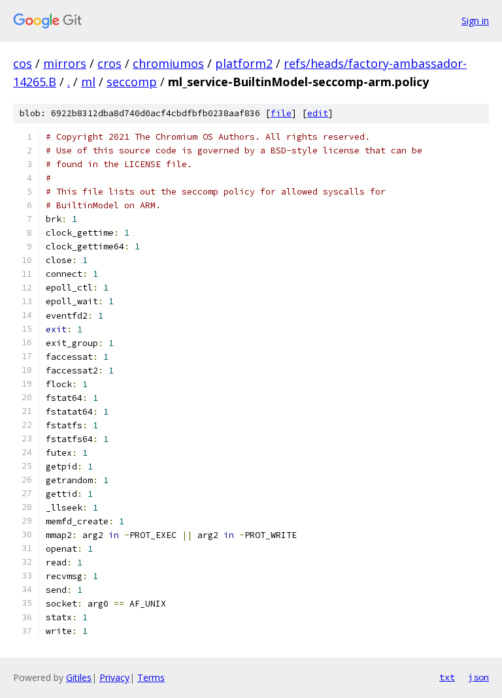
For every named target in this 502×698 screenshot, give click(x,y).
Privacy (114, 677)
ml (88, 81)
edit (317, 113)
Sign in (475, 20)
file (281, 113)
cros (109, 63)
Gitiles (79, 677)
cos (22, 63)
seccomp (132, 81)
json (478, 677)
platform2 (244, 63)
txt (447, 677)
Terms (151, 677)
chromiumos (168, 63)
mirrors (64, 63)
